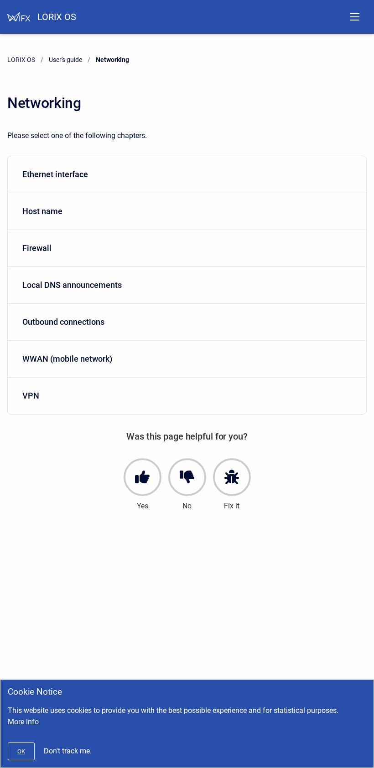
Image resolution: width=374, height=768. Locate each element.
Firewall (37, 248)
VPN (30, 395)
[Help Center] (18, 16)
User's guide (65, 59)
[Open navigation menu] (354, 16)
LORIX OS (56, 16)
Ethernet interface (55, 174)
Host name (42, 211)
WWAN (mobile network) (67, 359)
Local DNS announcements (72, 285)
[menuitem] (187, 174)
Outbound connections (63, 322)
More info (23, 721)
